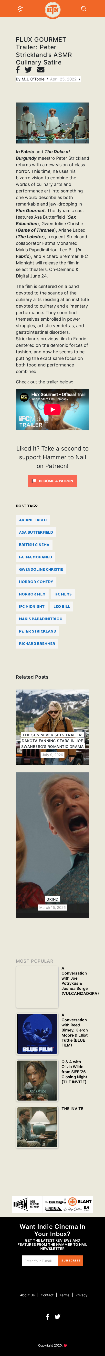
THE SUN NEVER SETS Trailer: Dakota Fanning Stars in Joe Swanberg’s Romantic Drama (52, 741)
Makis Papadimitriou (41, 619)
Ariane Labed (33, 520)
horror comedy (36, 582)
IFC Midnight (31, 606)
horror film (32, 594)
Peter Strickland (37, 631)
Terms (64, 1295)
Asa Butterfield (36, 532)
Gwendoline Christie (41, 569)
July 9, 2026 (52, 755)
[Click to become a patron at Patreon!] (52, 480)
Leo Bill (61, 606)
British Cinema (34, 545)
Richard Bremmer (37, 644)
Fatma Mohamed (35, 557)
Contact (47, 1295)
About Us (27, 1295)
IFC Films (63, 594)
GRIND (52, 899)
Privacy (81, 1295)
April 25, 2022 (64, 79)
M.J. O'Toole (34, 79)
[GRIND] (52, 845)
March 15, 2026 (52, 907)
